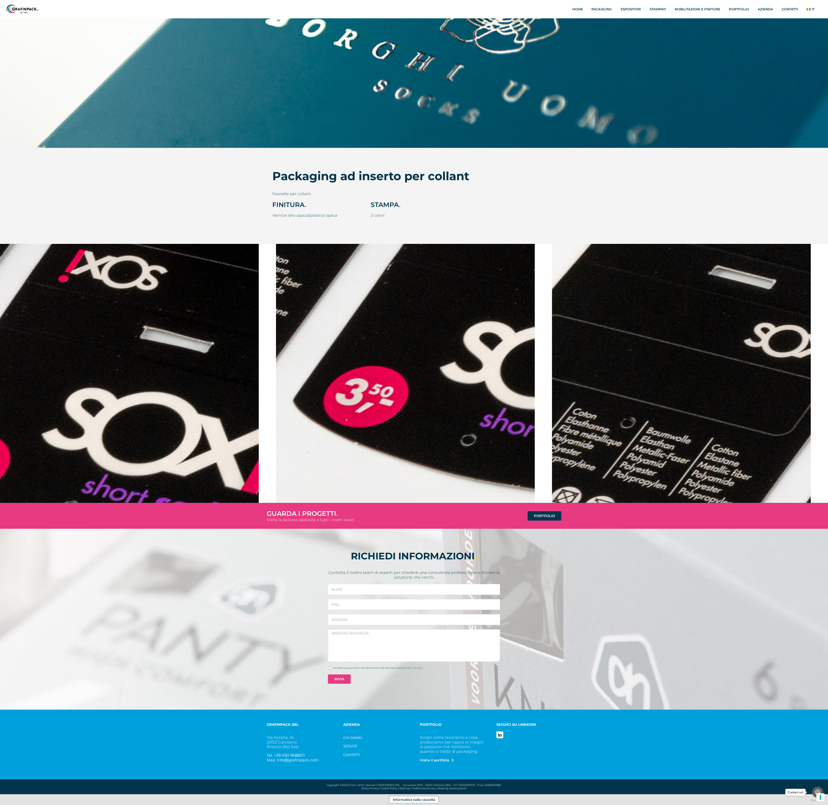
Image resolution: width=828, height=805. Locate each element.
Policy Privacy (414, 667)
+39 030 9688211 (289, 755)
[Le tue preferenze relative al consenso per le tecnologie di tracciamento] (820, 797)
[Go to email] (817, 792)
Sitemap (404, 788)
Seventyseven (458, 788)
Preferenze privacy (424, 788)
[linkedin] (499, 734)
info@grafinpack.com (297, 760)
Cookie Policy (389, 788)
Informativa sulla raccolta (414, 799)
